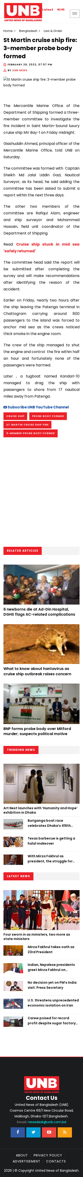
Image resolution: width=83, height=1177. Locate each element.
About (22, 1155)
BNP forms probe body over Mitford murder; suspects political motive (37, 731)
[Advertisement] (41, 493)
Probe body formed (48, 416)
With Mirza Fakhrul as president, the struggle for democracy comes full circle (52, 859)
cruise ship (15, 416)
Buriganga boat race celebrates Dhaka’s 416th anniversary (49, 823)
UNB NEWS (19, 70)
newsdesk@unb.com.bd (41, 1122)
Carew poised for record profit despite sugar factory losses (52, 1021)
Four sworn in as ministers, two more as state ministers (36, 936)
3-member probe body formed (30, 433)
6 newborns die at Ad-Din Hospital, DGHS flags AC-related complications (39, 612)
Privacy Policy (48, 1155)
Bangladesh (28, 31)
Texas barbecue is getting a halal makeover (51, 841)
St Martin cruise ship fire (27, 424)
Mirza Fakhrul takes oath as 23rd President (51, 949)
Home (8, 31)
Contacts (56, 1161)
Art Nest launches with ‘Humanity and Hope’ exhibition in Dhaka (40, 810)
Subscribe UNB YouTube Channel (38, 407)
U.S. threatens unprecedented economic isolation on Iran (53, 1003)
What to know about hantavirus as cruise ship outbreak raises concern (37, 671)
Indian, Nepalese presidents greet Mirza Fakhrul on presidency (51, 967)
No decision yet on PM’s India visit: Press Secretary (52, 985)
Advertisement (26, 1161)
